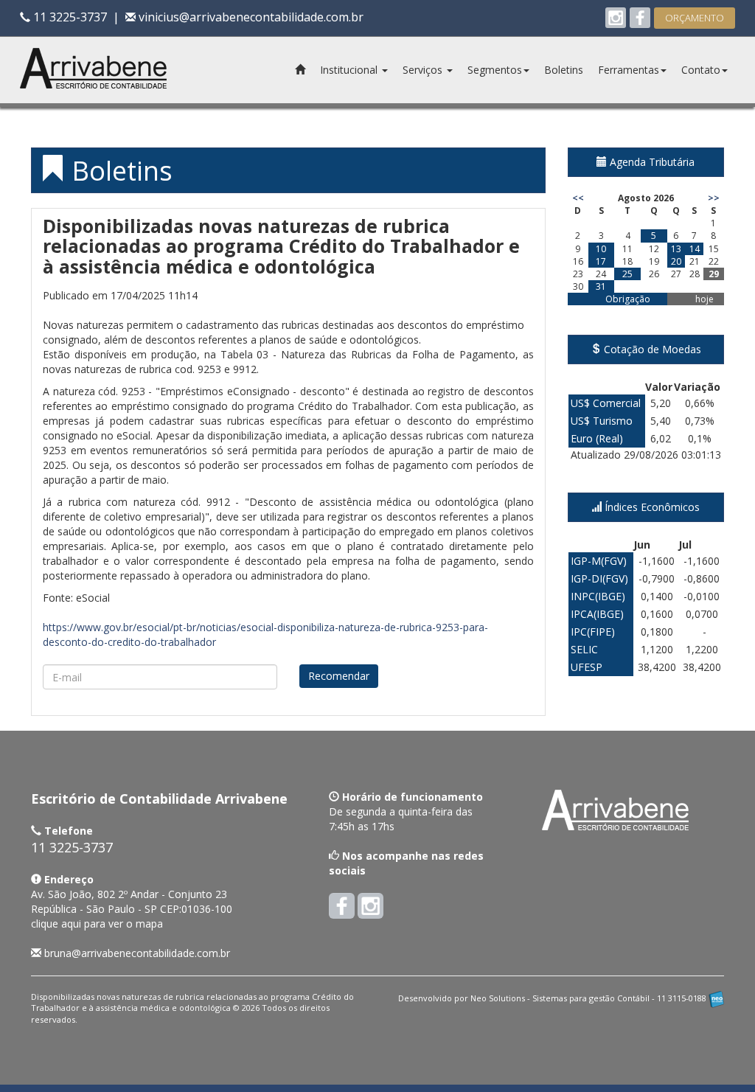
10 (601, 249)
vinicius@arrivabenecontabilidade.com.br (249, 17)
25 (627, 274)
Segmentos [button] (494, 70)
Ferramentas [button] (628, 70)
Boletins (563, 70)
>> (714, 198)
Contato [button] (700, 70)
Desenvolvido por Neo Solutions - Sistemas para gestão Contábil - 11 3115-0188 (553, 998)
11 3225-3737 (68, 17)
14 (694, 249)
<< (578, 198)
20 (676, 261)
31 (601, 286)
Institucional (350, 70)
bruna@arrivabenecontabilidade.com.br (137, 953)
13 (676, 249)
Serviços (424, 70)
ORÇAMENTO (694, 17)
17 (601, 261)
